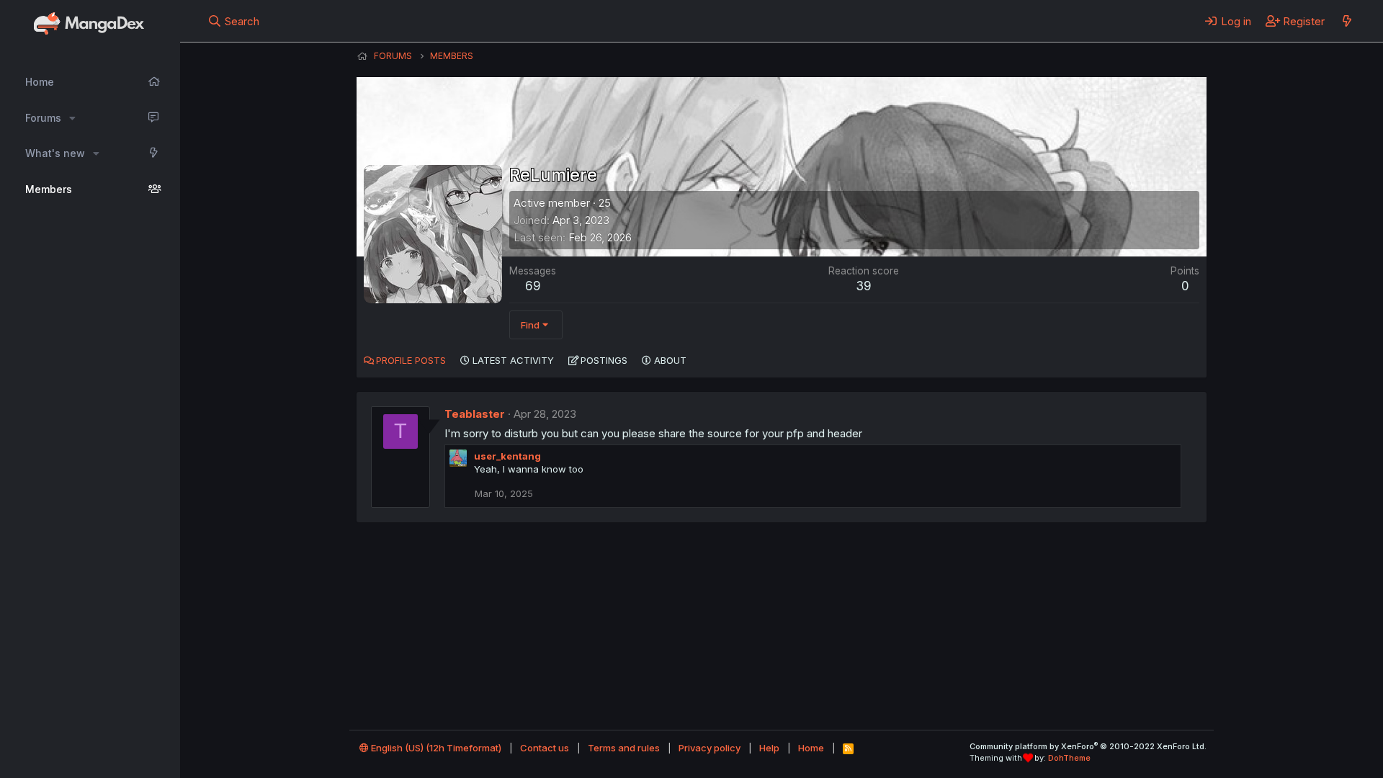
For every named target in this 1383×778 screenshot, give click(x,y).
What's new (55, 153)
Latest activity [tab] (513, 360)
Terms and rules (624, 748)
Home (39, 82)
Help (769, 748)
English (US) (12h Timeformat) (435, 748)
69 (533, 286)
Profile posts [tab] (411, 360)
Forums (43, 118)
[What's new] (1346, 21)
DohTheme (1069, 758)
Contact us (544, 748)
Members (48, 189)
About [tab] (670, 360)
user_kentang (507, 456)
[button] (72, 118)
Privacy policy (709, 748)
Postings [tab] (604, 360)
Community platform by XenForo (1088, 746)
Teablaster (474, 414)
